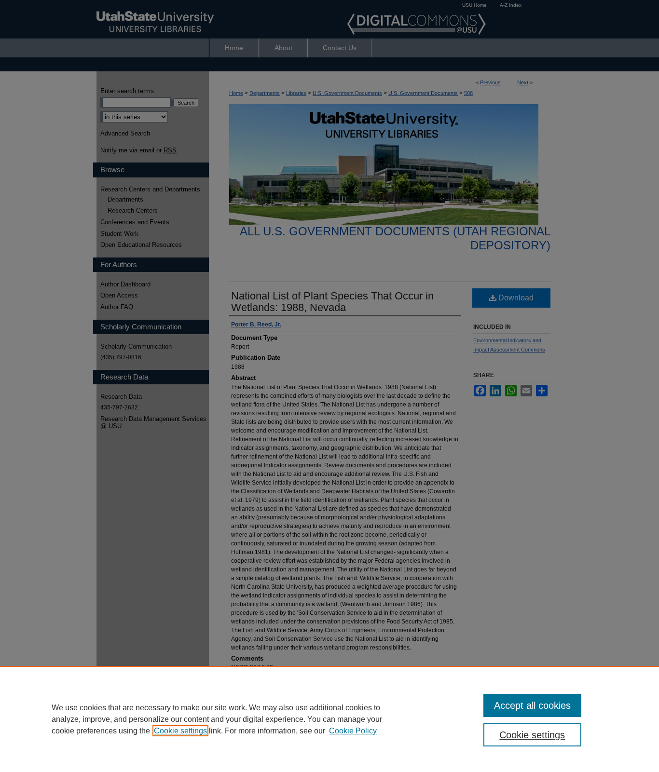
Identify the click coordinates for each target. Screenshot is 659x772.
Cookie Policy (353, 731)
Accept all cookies (532, 705)
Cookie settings (180, 731)
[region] (329, 719)
